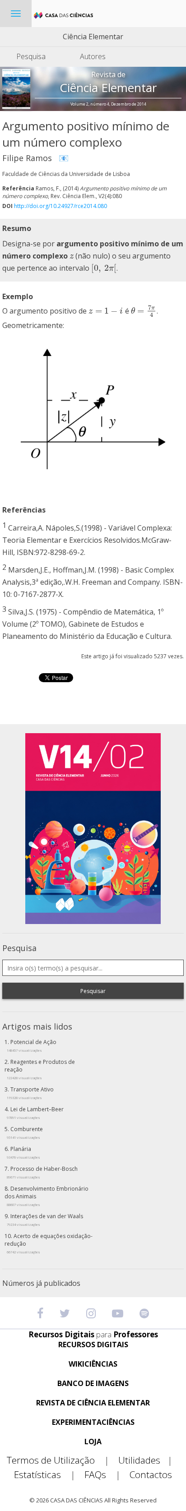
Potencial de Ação (31, 1045)
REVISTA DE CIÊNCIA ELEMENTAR (93, 1403)
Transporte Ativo (30, 1093)
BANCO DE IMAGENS (93, 1383)
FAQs (102, 1474)
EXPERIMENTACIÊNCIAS (93, 1422)
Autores (93, 56)
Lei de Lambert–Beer (35, 1112)
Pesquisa (31, 56)
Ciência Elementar (93, 37)
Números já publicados (41, 1283)
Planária (23, 1152)
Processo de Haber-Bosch (42, 1172)
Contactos (151, 1474)
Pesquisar (93, 991)
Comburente (25, 1132)
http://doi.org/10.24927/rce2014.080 (60, 206)
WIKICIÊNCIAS (93, 1364)
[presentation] (72, 256)
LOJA (93, 1442)
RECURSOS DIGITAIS (93, 1345)
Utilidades (145, 1460)
